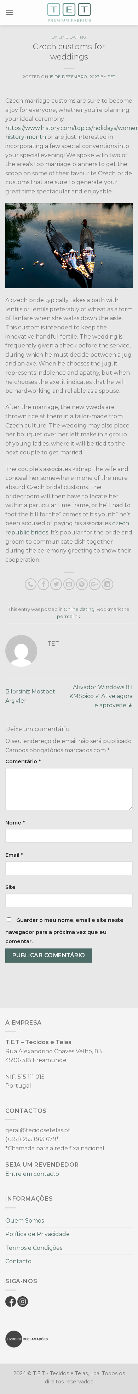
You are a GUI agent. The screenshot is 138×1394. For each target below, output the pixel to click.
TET (112, 76)
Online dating (69, 37)
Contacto (18, 1261)
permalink (68, 616)
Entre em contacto (32, 1174)
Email (14, 855)
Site (10, 887)
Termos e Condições (33, 1248)
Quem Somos (24, 1220)
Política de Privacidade (37, 1234)
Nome (15, 823)
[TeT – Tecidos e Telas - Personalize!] (69, 12)
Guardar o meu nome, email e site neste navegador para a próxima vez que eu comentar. (64, 931)
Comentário (23, 761)
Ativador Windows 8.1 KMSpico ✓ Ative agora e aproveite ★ (101, 696)
